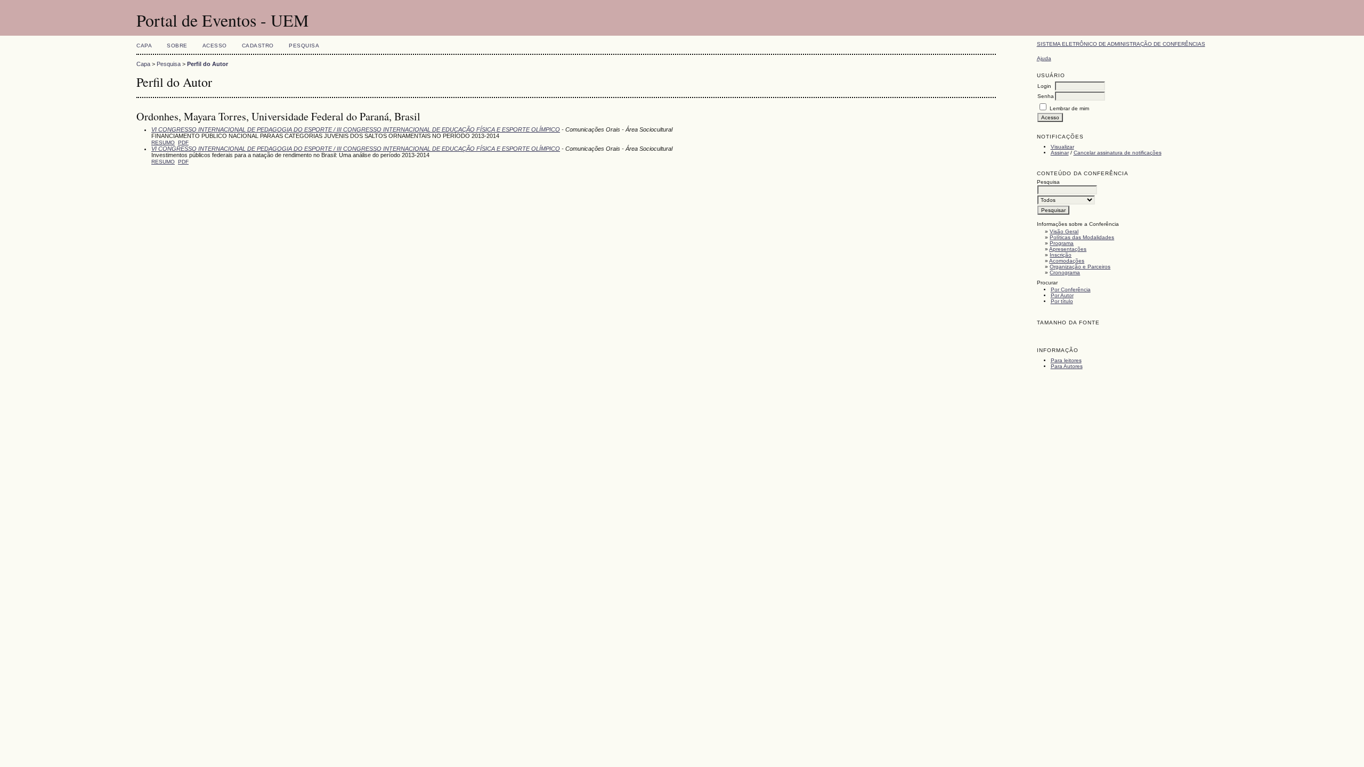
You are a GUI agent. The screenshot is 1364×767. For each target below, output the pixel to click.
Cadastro (258, 45)
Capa (144, 45)
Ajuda (1044, 58)
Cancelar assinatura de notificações (1118, 153)
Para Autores (1067, 366)
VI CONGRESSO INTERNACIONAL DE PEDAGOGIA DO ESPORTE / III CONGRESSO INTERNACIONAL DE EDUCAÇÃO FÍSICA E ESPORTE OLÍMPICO (355, 129)
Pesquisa (304, 45)
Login (1044, 86)
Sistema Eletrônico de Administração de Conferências (1121, 44)
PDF (183, 142)
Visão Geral (1064, 231)
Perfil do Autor (207, 64)
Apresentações (1067, 249)
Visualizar (1062, 147)
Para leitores (1066, 360)
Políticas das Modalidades (1082, 237)
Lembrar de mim (1069, 108)
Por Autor (1062, 295)
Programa (1062, 243)
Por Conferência (1071, 289)
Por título (1062, 301)
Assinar (1060, 153)
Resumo (163, 142)
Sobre (177, 45)
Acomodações (1066, 261)
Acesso (214, 45)
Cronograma (1065, 272)
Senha (1045, 96)
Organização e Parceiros (1080, 267)
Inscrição (1060, 255)
